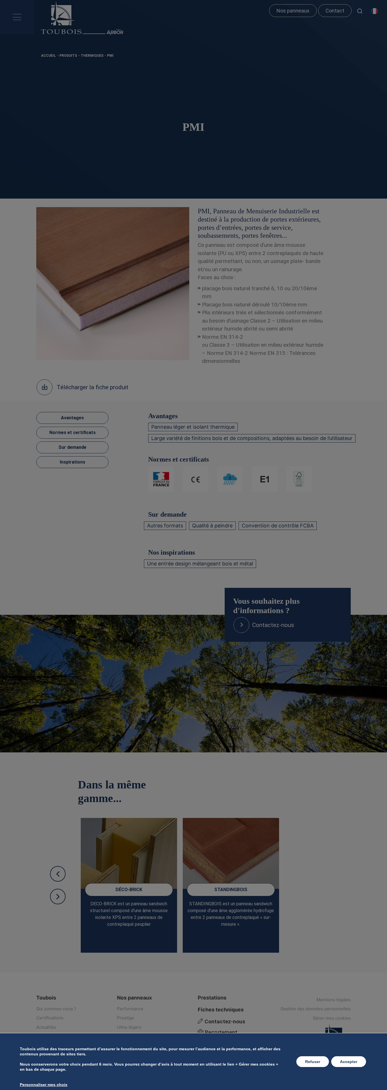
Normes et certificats (72, 432)
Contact (335, 11)
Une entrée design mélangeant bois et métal (200, 564)
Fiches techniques (221, 1010)
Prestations (212, 998)
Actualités (46, 1027)
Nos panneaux (293, 11)
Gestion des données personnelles (315, 1008)
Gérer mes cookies (332, 1018)
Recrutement (220, 1032)
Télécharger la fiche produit (92, 387)
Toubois (46, 998)
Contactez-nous (224, 1021)
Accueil (48, 56)
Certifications (49, 1017)
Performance (130, 1008)
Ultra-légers (129, 1027)
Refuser (312, 1061)
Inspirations (72, 462)
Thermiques (92, 56)
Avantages (72, 417)
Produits (68, 56)
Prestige (125, 1017)
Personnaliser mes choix (43, 1084)
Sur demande (72, 447)
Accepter (348, 1061)
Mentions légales (333, 999)
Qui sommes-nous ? (56, 1008)
